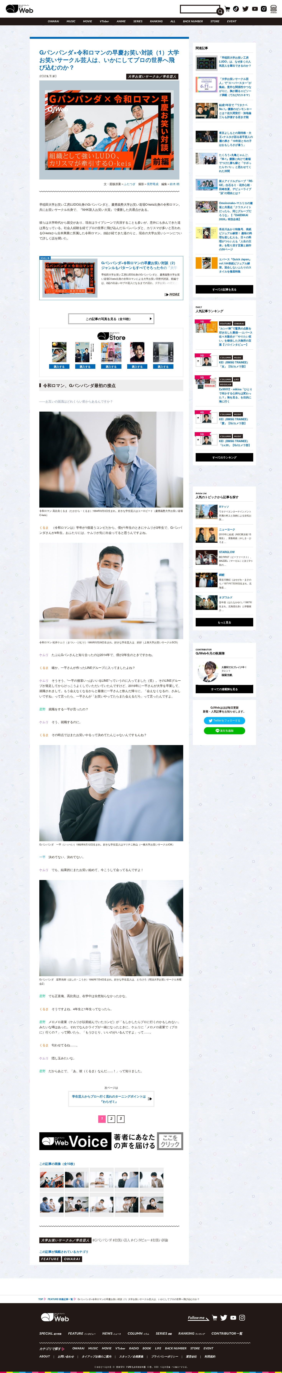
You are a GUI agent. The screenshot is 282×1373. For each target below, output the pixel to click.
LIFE (158, 1348)
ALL (172, 21)
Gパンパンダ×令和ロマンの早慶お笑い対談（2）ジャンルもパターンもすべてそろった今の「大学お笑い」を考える (139, 265)
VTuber (104, 21)
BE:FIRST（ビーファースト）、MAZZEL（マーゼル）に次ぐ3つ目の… (235, 560)
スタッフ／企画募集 (131, 1357)
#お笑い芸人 (121, 1240)
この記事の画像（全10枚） (58, 1163)
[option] (224, 671)
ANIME (121, 21)
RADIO (134, 1348)
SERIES (137, 21)
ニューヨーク (227, 529)
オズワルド (226, 597)
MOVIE (87, 21)
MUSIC (71, 21)
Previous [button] (199, 671)
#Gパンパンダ (102, 1240)
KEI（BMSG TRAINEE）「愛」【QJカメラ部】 (234, 421)
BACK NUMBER (193, 21)
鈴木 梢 (174, 184)
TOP (40, 1299)
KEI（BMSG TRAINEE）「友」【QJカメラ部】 (234, 364)
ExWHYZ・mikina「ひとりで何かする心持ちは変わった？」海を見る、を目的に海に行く (235, 395)
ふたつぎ (129, 184)
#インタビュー (140, 1240)
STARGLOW (227, 552)
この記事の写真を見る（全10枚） (109, 319)
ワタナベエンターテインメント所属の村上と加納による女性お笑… (235, 515)
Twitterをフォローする (227, 720)
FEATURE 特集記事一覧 (60, 1299)
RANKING (156, 21)
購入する (59, 366)
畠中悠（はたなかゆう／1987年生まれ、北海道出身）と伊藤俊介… (235, 606)
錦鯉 (221, 574)
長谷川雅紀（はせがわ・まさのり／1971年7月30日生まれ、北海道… (235, 583)
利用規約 (209, 1357)
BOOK (147, 1348)
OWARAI (53, 21)
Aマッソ (224, 506)
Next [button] (246, 671)
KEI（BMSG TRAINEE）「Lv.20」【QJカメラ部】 (235, 443)
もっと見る (224, 622)
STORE (214, 21)
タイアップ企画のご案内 (96, 1357)
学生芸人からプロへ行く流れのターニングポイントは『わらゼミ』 (109, 1099)
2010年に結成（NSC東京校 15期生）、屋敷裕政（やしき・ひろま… (235, 538)
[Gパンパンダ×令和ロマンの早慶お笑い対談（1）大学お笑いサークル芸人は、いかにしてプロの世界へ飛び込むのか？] (52, 1180)
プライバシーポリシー (164, 1357)
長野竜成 (152, 184)
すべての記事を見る (224, 289)
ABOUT (44, 1357)
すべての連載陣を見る (224, 689)
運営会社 (191, 1357)
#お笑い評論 (159, 1240)
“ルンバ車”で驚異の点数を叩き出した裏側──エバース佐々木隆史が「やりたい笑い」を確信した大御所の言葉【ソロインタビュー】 (235, 336)
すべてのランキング (224, 457)
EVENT (231, 21)
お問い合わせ (66, 1357)
